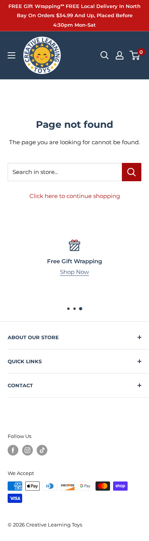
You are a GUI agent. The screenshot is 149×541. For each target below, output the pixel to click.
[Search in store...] (131, 172)
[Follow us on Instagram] (27, 450)
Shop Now (74, 271)
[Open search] (104, 55)
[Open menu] (11, 55)
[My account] (119, 55)
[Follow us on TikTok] (42, 450)
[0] (135, 55)
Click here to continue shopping (74, 196)
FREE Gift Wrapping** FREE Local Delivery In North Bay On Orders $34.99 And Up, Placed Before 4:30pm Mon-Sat (74, 15)
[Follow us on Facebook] (13, 450)
